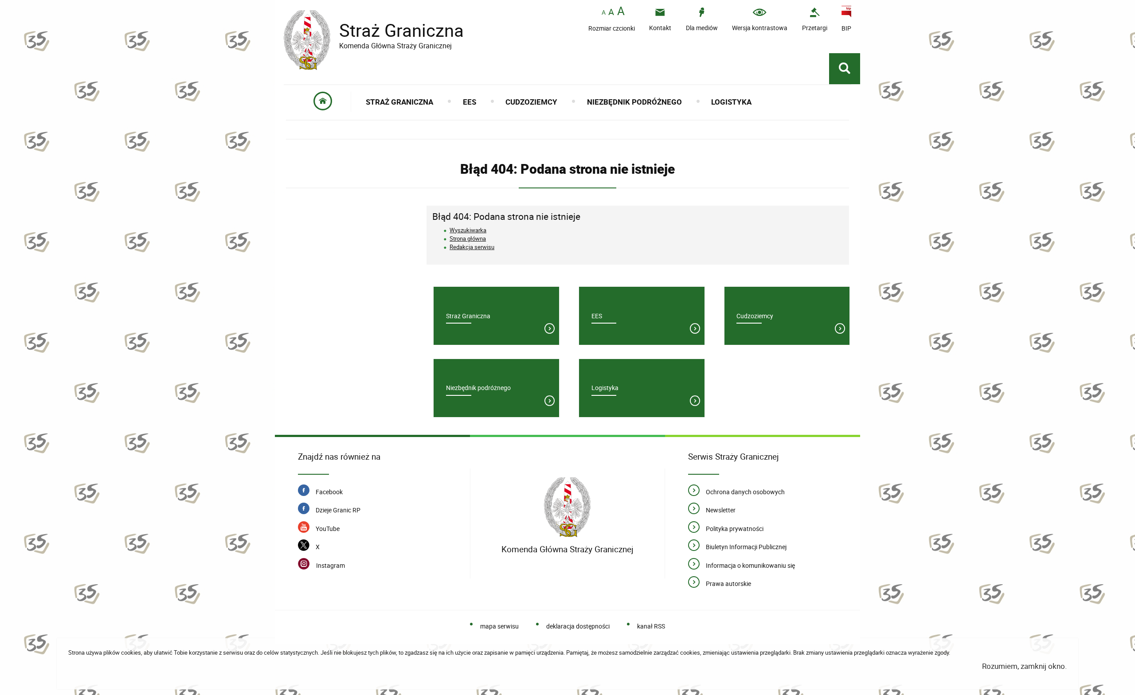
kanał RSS (651, 626)
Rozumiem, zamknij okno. (1024, 666)
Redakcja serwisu (472, 247)
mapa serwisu (499, 626)
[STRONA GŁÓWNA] (323, 102)
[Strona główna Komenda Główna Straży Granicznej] (567, 507)
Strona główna (468, 238)
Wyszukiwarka (468, 230)
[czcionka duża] (621, 12)
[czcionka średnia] (611, 12)
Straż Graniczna (374, 30)
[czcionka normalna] (604, 13)
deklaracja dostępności (578, 626)
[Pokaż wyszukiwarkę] (844, 68)
